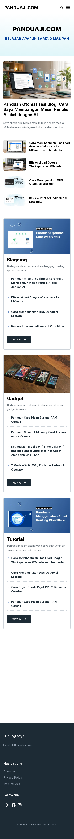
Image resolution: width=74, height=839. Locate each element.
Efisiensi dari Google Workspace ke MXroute (45, 164)
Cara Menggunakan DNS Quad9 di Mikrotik (46, 182)
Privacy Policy (12, 777)
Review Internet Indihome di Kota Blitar (37, 326)
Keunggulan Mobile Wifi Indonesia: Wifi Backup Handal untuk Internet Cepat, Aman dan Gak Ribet (37, 451)
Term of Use (11, 783)
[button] (62, 7)
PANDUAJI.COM (21, 7)
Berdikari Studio (48, 824)
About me (9, 771)
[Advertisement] (37, 676)
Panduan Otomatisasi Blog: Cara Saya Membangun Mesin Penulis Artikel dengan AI (35, 109)
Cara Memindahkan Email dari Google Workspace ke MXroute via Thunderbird (49, 146)
